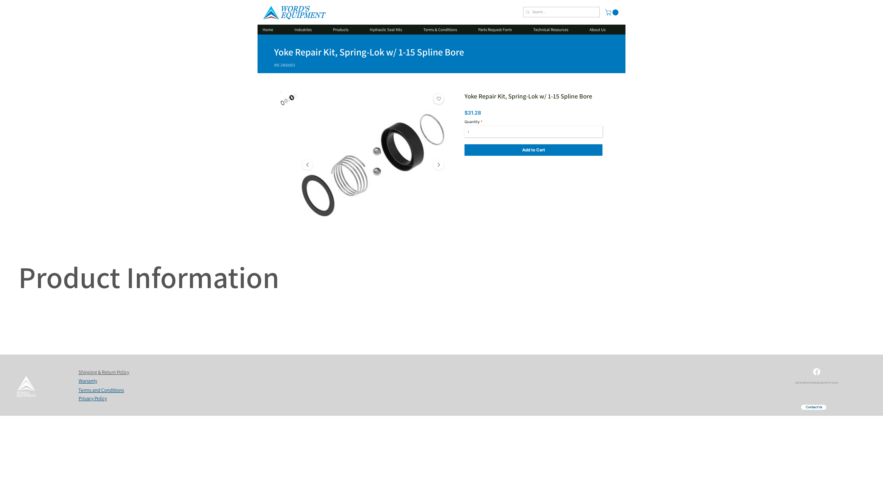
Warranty (88, 381)
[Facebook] (816, 371)
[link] (612, 12)
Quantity (472, 122)
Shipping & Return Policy (103, 372)
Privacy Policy (93, 398)
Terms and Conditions (101, 390)
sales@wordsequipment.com (816, 382)
